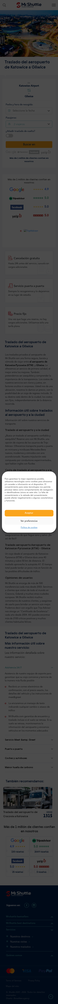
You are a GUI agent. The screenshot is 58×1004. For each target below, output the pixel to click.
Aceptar (29, 513)
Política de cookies (29, 528)
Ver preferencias (29, 521)
